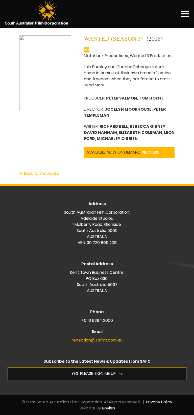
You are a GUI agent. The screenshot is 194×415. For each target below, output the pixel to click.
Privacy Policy (159, 402)
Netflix (150, 152)
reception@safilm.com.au (97, 340)
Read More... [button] (95, 85)
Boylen (108, 408)
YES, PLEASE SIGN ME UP (93, 373)
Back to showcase (41, 173)
